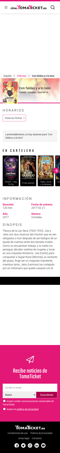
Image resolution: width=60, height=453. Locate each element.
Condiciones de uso (18, 433)
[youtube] (43, 445)
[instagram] (30, 445)
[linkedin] (36, 445)
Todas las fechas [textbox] (13, 118)
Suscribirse (46, 395)
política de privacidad (27, 409)
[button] (4, 171)
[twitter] (23, 445)
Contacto (37, 438)
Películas (21, 76)
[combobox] (14, 118)
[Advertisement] (30, 30)
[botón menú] (6, 7)
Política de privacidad (41, 433)
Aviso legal (23, 438)
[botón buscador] (52, 7)
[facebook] (16, 445)
